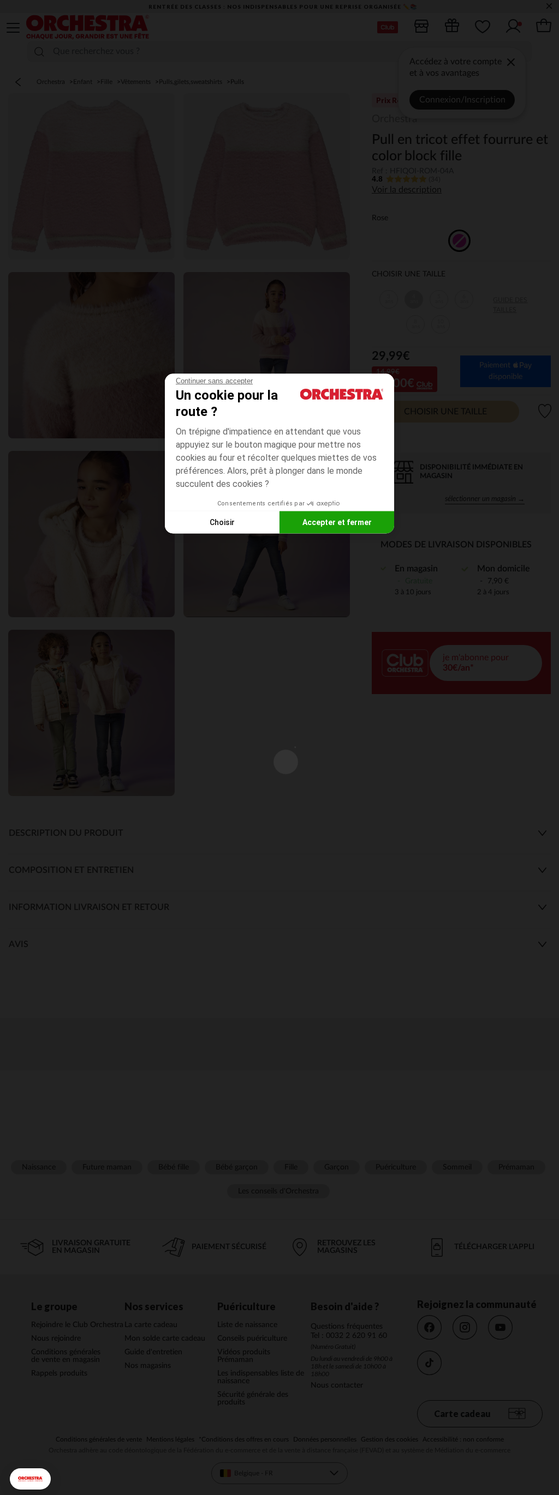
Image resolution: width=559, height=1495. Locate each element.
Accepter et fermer (337, 521)
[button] (30, 1479)
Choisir (222, 521)
